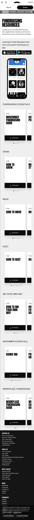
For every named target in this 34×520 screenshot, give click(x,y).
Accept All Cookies (22, 516)
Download (15, 138)
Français (20, 12)
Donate (25, 7)
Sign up (8, 7)
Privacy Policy (17, 512)
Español (13, 12)
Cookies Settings (9, 516)
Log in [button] (30, 2)
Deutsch (28, 12)
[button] (2, 2)
